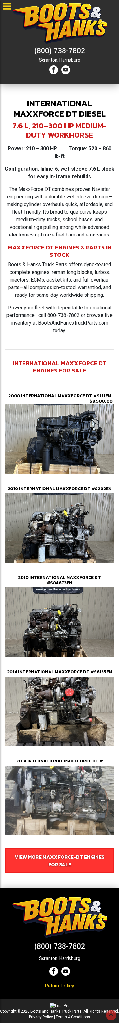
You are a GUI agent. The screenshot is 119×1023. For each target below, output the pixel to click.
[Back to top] (111, 1015)
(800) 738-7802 (59, 51)
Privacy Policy (41, 1017)
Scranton (48, 958)
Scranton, (48, 59)
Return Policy (59, 986)
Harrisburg (69, 59)
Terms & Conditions (73, 1017)
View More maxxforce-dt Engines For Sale (59, 860)
